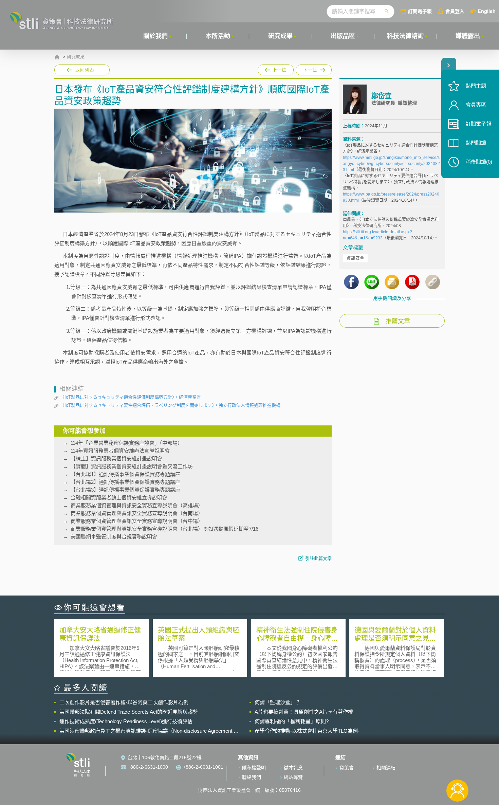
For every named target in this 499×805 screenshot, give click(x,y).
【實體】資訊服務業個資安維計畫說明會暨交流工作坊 (132, 466)
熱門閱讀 (476, 143)
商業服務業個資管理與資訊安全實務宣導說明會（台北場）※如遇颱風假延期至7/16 (164, 529)
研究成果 (280, 36)
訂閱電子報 (420, 11)
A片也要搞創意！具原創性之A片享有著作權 (304, 712)
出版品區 (343, 36)
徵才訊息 (293, 767)
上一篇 (276, 69)
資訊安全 (355, 257)
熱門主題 (476, 86)
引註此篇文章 (318, 558)
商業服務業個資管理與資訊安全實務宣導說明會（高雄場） (137, 505)
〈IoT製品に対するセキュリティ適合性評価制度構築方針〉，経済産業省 (130, 397)
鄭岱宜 (381, 96)
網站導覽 (293, 777)
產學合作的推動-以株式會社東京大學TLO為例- (307, 731)
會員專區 (476, 105)
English (487, 11)
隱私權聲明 (254, 767)
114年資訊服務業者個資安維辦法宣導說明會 (120, 451)
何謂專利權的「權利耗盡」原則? (292, 721)
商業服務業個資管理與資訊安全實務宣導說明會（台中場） (137, 521)
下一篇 (314, 69)
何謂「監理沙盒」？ (277, 702)
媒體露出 (468, 36)
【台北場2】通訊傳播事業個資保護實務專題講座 (125, 482)
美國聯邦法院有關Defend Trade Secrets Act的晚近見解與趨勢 (128, 712)
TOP (457, 768)
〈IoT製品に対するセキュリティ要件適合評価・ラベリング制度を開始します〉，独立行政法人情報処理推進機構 (170, 405)
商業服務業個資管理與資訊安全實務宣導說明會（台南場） (137, 513)
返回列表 (84, 70)
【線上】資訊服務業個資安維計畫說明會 (116, 458)
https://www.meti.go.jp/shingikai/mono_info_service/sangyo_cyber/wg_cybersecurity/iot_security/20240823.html (391, 163)
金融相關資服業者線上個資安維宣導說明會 (119, 497)
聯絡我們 (251, 777)
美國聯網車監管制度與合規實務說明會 (114, 536)
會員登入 (454, 11)
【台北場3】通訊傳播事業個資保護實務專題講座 (125, 490)
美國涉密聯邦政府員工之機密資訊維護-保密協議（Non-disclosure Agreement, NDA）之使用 (146, 731)
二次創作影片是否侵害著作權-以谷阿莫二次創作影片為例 (123, 702)
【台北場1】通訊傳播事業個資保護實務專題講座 (125, 474)
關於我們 (155, 36)
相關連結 (385, 767)
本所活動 (218, 36)
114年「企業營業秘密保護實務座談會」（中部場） (127, 443)
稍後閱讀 (479, 162)
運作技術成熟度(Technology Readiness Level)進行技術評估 (125, 721)
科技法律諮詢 (405, 36)
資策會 (346, 767)
